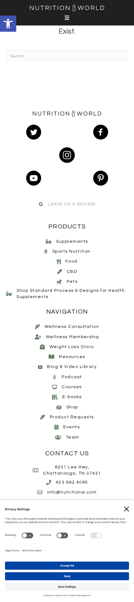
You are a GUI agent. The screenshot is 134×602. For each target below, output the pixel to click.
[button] (8, 24)
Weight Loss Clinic (72, 347)
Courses (72, 387)
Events (71, 427)
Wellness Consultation (72, 326)
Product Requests (72, 417)
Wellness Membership (72, 337)
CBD (72, 271)
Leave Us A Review (72, 204)
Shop (72, 407)
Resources (72, 357)
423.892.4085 (72, 482)
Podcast (72, 377)
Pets (72, 281)
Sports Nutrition (71, 251)
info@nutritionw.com (72, 492)
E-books (72, 397)
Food (71, 261)
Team (72, 437)
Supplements (72, 241)
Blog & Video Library (72, 367)
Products (67, 226)
